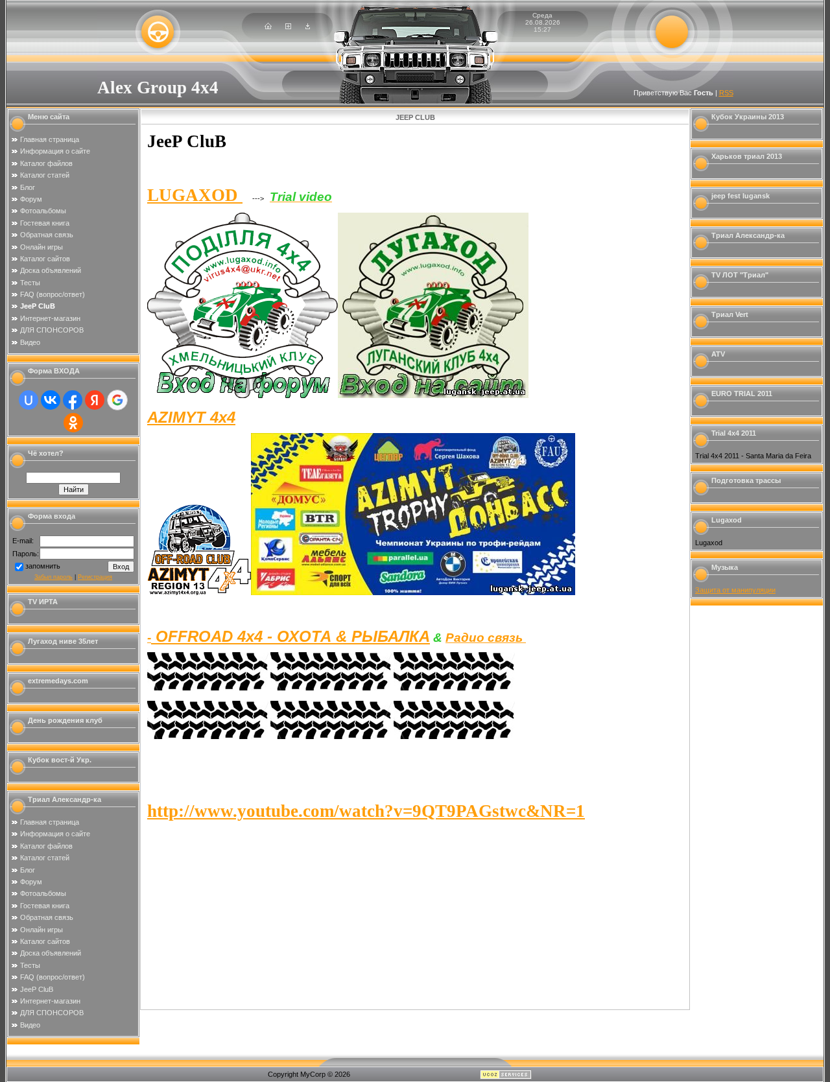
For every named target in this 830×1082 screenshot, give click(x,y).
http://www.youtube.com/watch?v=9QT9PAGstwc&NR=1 (366, 811)
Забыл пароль (53, 577)
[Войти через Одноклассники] (73, 422)
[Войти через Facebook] (72, 400)
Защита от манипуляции (735, 590)
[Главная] (268, 26)
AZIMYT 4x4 (191, 417)
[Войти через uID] (28, 400)
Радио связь (485, 637)
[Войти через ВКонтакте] (50, 400)
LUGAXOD (195, 195)
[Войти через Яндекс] (94, 400)
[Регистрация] (288, 26)
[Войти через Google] (117, 400)
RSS (726, 93)
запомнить (42, 566)
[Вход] (308, 26)
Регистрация (95, 577)
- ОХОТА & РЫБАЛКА (290, 636)
